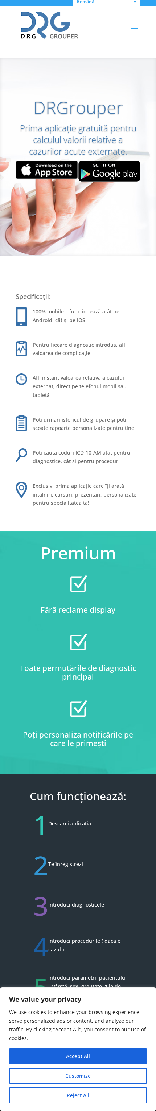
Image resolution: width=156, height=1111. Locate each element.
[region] (78, 1049)
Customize (78, 1075)
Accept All (78, 1056)
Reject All (78, 1095)
